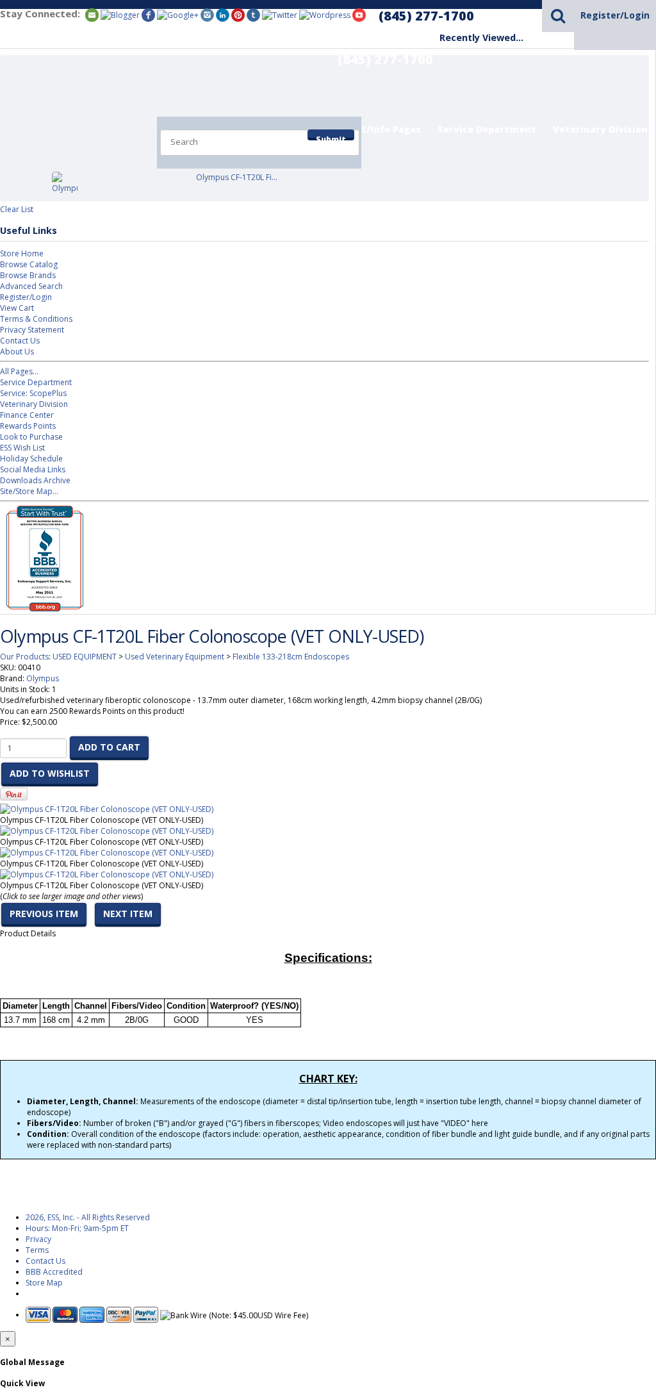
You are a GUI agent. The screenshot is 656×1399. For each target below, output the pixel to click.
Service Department (487, 129)
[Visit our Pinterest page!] (238, 14)
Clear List (16, 209)
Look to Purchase (31, 436)
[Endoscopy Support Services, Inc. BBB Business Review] (41, 608)
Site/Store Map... (29, 491)
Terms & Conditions (36, 318)
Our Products (24, 656)
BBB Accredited (54, 1271)
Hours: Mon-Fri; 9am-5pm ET (77, 1228)
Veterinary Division (600, 129)
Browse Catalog (29, 264)
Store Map (44, 1282)
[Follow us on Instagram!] (207, 14)
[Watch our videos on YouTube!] (359, 14)
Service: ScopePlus (33, 393)
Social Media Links (32, 469)
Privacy (38, 1239)
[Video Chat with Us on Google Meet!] (324, 14)
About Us (17, 351)
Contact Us (20, 340)
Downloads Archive (35, 480)
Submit (331, 137)
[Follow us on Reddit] (178, 14)
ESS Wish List (22, 447)
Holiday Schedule (31, 458)
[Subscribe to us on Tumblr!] (253, 14)
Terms (37, 1250)
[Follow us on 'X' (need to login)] (279, 14)
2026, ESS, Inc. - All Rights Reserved (88, 1217)
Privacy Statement (32, 329)
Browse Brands (28, 275)
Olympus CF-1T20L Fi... (236, 177)
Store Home (22, 253)
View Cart (17, 307)
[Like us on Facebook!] (148, 14)
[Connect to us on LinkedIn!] (222, 14)
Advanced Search (31, 286)
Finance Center (27, 415)
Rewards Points (28, 425)
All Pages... (19, 371)
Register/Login (615, 15)
